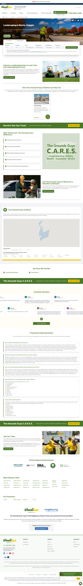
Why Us (49, 542)
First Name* (7, 45)
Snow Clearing (37, 105)
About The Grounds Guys (32, 13)
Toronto (51, 255)
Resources (76, 539)
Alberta (5, 499)
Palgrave (36, 256)
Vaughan (59, 255)
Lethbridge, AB (36, 480)
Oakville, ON (45, 480)
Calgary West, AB (17, 480)
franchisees (38, 51)
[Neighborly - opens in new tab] (8, 557)
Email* (26, 45)
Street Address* (48, 45)
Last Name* (17, 45)
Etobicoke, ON (16, 487)
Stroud (28, 249)
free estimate (56, 187)
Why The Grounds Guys (46, 13)
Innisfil (21, 249)
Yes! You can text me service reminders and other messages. (18, 50)
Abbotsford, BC (7, 480)
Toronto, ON (54, 486)
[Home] (3, 17)
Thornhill (44, 256)
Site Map (75, 546)
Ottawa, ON (44, 485)
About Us (49, 544)
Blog (75, 542)
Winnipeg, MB (65, 482)
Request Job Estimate (9, 77)
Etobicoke (21, 256)
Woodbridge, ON (65, 485)
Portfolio (21, 13)
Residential (4, 13)
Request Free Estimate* (61, 12)
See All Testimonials (41, 323)
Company (49, 539)
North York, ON (36, 487)
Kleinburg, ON (26, 487)
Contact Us (49, 546)
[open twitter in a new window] (75, 20)
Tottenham (52, 256)
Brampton (6, 256)
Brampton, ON (7, 485)
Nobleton (36, 255)
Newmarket (29, 256)
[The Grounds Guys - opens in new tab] (32, 510)
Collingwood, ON (17, 485)
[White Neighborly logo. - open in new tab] (3, 4)
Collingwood (14, 256)
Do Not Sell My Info (52, 574)
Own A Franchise (51, 551)
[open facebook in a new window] (73, 20)
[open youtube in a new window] (78, 20)
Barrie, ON (6, 482)
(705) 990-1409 (75, 13)
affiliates (33, 51)
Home (6, 17)
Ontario (34, 499)
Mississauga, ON (36, 482)
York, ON (64, 487)
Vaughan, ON (64, 480)
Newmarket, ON (36, 485)
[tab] (9, 40)
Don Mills (21, 255)
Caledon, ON (6, 487)
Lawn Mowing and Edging (12, 272)
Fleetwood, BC (26, 480)
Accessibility (45, 574)
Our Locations (77, 544)
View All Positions (8, 448)
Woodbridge (67, 255)
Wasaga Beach (60, 256)
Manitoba (25, 499)
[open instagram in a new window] (81, 20)
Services (25, 539)
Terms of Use (31, 574)
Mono (28, 255)
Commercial (13, 13)
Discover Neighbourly (40, 528)
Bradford (5, 255)
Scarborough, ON (46, 487)
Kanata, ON (25, 485)
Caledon (13, 255)
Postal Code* (57, 45)
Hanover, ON (26, 482)
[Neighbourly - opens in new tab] (51, 510)
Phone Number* (38, 45)
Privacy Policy (38, 574)
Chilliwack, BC (16, 482)
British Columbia (16, 499)
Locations (12, 17)
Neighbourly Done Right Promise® (12, 362)
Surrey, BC (54, 484)
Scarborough (45, 255)
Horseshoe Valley (15, 249)
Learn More (36, 117)
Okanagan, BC (45, 482)
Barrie (5, 249)
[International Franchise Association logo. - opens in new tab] (5, 557)
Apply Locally (78, 7)
